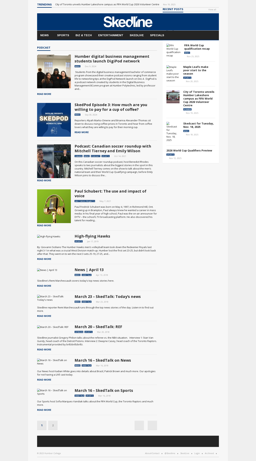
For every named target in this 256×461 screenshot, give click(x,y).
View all (212, 9)
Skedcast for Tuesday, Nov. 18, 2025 (198, 125)
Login (197, 453)
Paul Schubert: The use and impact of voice (110, 193)
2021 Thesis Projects (85, 201)
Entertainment (110, 35)
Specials (157, 35)
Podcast (43, 47)
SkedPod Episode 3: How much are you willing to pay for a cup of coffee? (111, 107)
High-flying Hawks (92, 236)
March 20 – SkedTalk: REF (98, 326)
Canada (78, 156)
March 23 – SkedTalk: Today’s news (108, 296)
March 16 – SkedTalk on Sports (104, 390)
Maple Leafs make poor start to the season (195, 70)
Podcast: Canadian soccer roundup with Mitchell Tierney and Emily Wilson (113, 148)
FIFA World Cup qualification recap (197, 46)
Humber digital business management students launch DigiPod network (112, 59)
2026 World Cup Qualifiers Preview (189, 150)
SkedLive (137, 35)
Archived (209, 453)
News (44, 35)
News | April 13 (89, 269)
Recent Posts (173, 9)
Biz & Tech (84, 35)
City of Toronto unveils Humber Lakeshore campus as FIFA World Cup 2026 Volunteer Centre (107, 4)
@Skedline (170, 453)
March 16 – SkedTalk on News (103, 360)
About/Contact (152, 453)
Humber (187, 109)
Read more (44, 94)
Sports (63, 35)
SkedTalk (86, 275)
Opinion (79, 332)
